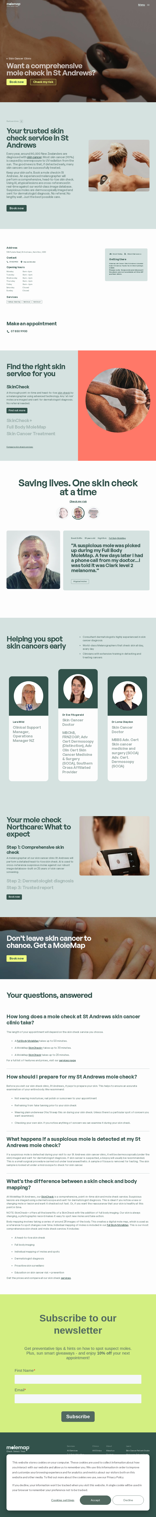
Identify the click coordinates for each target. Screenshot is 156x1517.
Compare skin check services (19, 447)
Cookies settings (62, 1500)
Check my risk (43, 82)
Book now (17, 82)
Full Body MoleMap (117, 538)
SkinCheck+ (35, 1047)
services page (67, 1060)
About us (110, 1450)
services (66, 1278)
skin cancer (34, 157)
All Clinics (97, 1450)
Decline (128, 1500)
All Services (72, 1450)
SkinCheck (34, 1054)
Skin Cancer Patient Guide (138, 1450)
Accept (95, 1500)
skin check (64, 392)
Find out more (17, 410)
